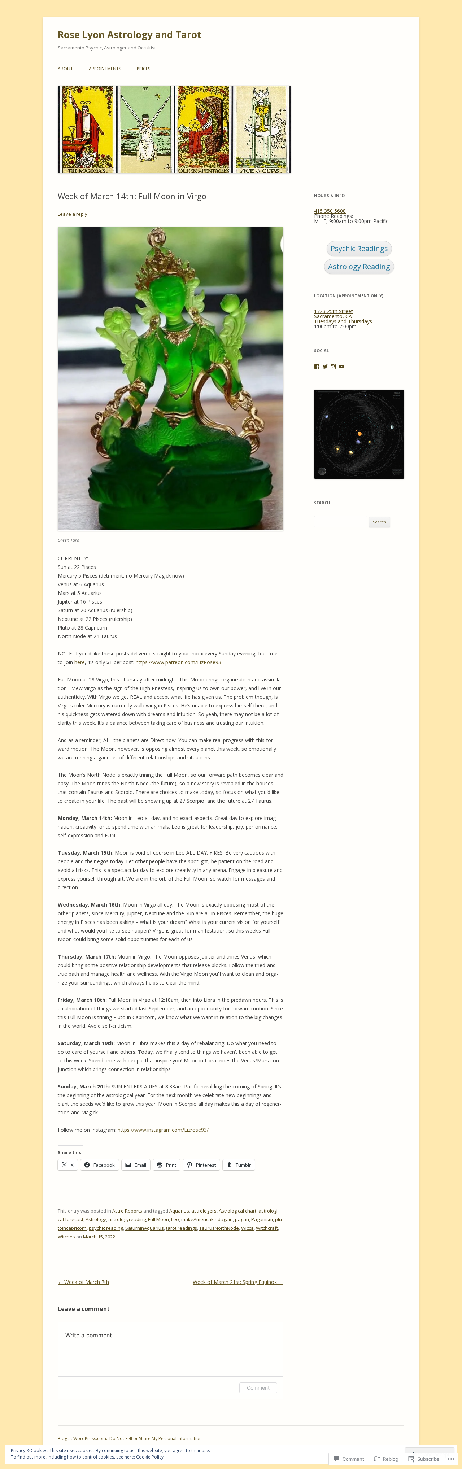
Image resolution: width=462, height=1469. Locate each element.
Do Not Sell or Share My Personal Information (155, 1438)
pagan (242, 1219)
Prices (143, 69)
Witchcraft (267, 1228)
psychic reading (106, 1228)
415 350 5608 (330, 210)
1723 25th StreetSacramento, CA (333, 314)
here (79, 662)
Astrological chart (237, 1210)
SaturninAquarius (144, 1228)
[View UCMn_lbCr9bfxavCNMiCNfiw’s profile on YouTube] (341, 366)
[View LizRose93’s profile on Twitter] (325, 366)
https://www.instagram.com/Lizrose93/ (163, 1129)
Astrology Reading (359, 266)
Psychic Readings (359, 248)
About (65, 69)
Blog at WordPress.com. (82, 1438)
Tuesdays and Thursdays (343, 321)
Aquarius (179, 1210)
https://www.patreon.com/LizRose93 (178, 662)
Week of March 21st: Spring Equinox (238, 1282)
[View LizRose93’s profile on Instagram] (333, 366)
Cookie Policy (150, 1457)
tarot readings (181, 1228)
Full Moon (158, 1219)
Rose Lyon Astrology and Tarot (129, 34)
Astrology (96, 1219)
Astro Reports (127, 1210)
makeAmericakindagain (207, 1219)
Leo (175, 1219)
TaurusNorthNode (219, 1228)
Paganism (262, 1219)
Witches (66, 1236)
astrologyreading (127, 1219)
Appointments (105, 69)
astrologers (204, 1210)
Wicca (247, 1228)
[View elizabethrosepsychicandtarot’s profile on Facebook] (317, 366)
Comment (258, 1388)
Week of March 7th (83, 1282)
